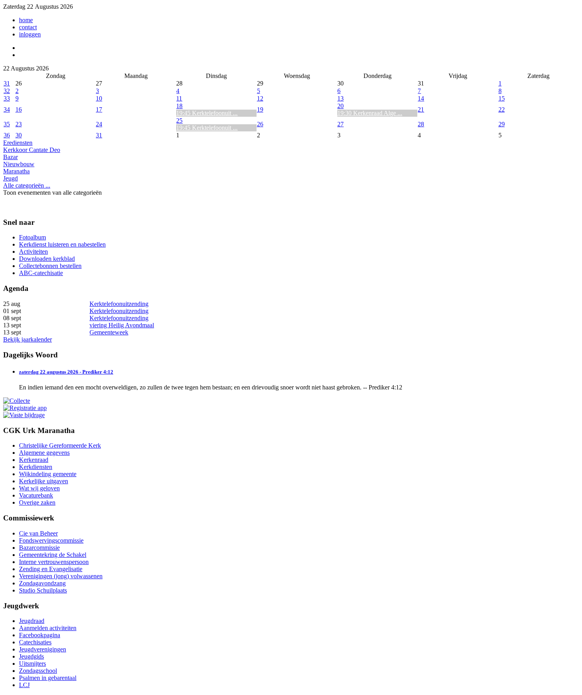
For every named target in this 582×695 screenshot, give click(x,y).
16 (18, 109)
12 (260, 98)
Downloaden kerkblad (47, 258)
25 (179, 120)
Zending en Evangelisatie (50, 569)
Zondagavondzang (42, 583)
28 (421, 124)
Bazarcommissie (39, 547)
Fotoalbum (32, 237)
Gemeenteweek (108, 332)
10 (99, 98)
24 (99, 124)
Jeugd (10, 178)
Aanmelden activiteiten (47, 628)
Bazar (10, 157)
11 (179, 98)
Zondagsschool (38, 670)
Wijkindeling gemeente (47, 474)
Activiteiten (33, 251)
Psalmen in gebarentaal (47, 677)
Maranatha (16, 171)
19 (260, 109)
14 (421, 98)
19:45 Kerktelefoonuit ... (207, 113)
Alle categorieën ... (26, 185)
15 (501, 98)
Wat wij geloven (39, 488)
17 (99, 109)
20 (340, 106)
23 (18, 124)
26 (260, 124)
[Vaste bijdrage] (24, 415)
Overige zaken (37, 502)
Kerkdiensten (35, 466)
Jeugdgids (31, 656)
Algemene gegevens (44, 452)
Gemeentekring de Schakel (52, 554)
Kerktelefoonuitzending (118, 303)
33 (7, 98)
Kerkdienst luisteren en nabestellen (62, 244)
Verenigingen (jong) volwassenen (61, 576)
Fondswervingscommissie (51, 540)
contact (28, 27)
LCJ (24, 685)
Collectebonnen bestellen (50, 265)
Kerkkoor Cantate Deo (31, 149)
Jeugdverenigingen (42, 649)
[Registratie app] (25, 407)
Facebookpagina (39, 635)
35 (7, 124)
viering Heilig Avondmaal (121, 325)
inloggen (30, 34)
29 (501, 124)
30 (18, 135)
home (26, 20)
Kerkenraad (33, 459)
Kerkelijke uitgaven (43, 481)
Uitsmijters (32, 663)
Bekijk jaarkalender (27, 339)
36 (7, 135)
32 (7, 90)
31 (7, 83)
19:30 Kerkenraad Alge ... (369, 113)
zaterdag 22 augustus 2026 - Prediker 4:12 (66, 372)
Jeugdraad (31, 620)
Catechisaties (35, 642)
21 (421, 109)
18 (179, 106)
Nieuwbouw (18, 164)
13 (340, 98)
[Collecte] (16, 400)
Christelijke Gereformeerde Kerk (60, 445)
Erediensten (17, 142)
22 (501, 109)
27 (340, 124)
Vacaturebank (36, 495)
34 (7, 109)
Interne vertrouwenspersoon (54, 561)
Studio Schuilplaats (43, 590)
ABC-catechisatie (41, 273)
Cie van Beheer (38, 533)
